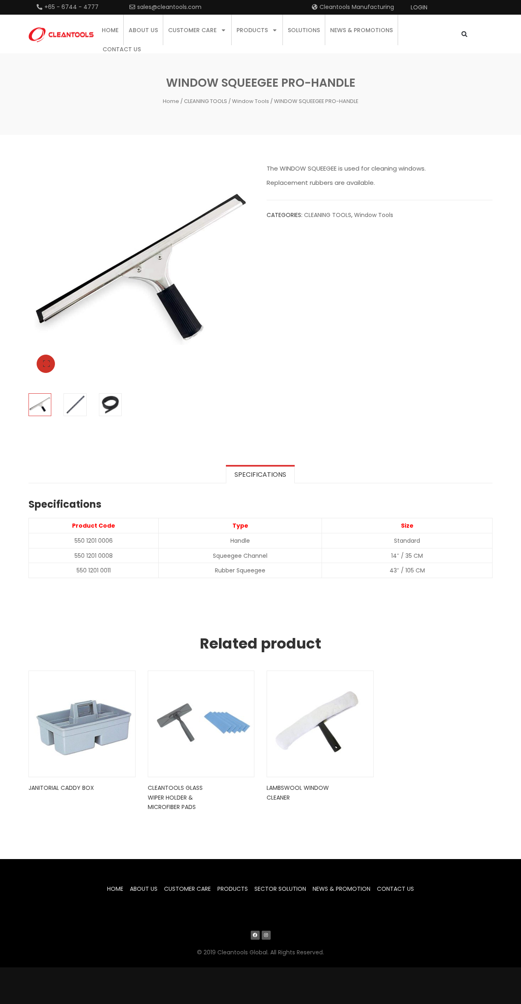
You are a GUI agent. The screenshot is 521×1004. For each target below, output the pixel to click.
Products (252, 30)
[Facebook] (255, 935)
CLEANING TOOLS (205, 101)
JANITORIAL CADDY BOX (61, 788)
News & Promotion (341, 889)
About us (143, 30)
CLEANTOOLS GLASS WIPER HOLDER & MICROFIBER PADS (175, 797)
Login (419, 7)
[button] (464, 33)
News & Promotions (361, 30)
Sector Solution (280, 889)
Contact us (122, 49)
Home (110, 30)
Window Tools (250, 101)
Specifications (260, 474)
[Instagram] (266, 935)
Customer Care (192, 30)
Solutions (304, 30)
